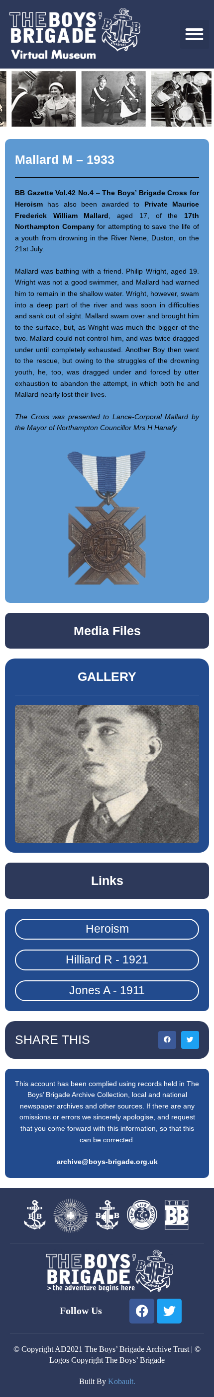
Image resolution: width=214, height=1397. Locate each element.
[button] (195, 34)
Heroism (107, 928)
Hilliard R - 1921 (107, 959)
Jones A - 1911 (107, 990)
